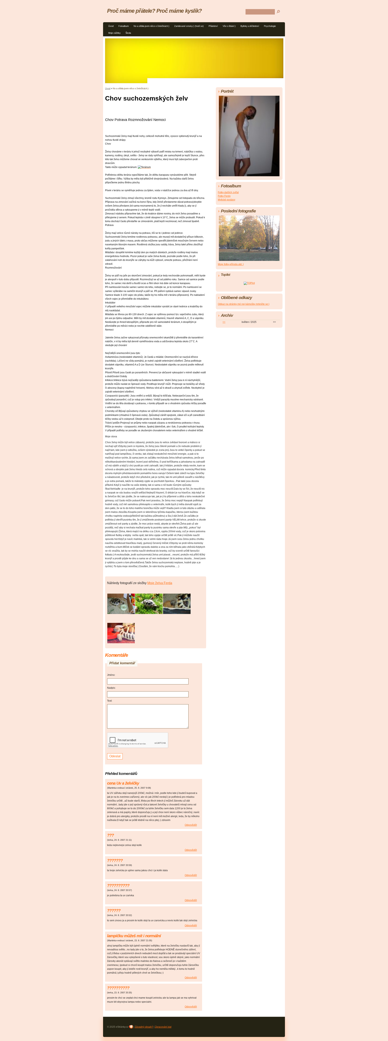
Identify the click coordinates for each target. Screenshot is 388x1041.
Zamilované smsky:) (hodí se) (189, 26)
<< (223, 322)
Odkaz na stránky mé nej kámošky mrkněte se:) (243, 304)
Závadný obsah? (144, 1026)
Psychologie (270, 26)
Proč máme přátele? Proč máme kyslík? (154, 11)
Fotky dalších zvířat (228, 192)
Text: (109, 700)
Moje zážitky (114, 33)
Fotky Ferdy (224, 196)
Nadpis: (111, 687)
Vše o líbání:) (229, 26)
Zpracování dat (163, 1026)
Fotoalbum (123, 26)
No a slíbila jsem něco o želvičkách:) (151, 26)
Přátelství (213, 26)
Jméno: (111, 675)
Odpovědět (191, 825)
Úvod (111, 26)
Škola (128, 33)
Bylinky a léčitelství (249, 26)
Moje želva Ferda (159, 583)
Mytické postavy (226, 199)
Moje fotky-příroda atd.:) (231, 264)
